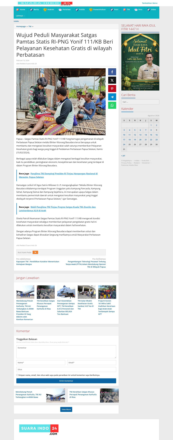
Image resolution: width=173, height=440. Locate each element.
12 (135, 135)
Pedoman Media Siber (129, 165)
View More (66, 409)
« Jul (123, 155)
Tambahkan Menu (149, 3)
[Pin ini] (112, 88)
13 (140, 135)
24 (124, 144)
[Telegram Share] (112, 96)
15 (151, 135)
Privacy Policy (126, 163)
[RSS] (35, 252)
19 (135, 139)
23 (157, 139)
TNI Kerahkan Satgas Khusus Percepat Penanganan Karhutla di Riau (83, 394)
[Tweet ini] (112, 80)
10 (124, 135)
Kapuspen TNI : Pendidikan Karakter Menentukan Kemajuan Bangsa (37, 261)
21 (146, 139)
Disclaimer (146, 163)
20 (140, 139)
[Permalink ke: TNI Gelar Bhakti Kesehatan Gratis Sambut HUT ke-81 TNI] (87, 292)
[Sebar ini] (112, 71)
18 (130, 139)
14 (146, 135)
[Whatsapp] (112, 105)
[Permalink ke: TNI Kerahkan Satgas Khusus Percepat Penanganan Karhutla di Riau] (46, 292)
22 (151, 139)
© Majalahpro (126, 160)
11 (130, 135)
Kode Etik (145, 160)
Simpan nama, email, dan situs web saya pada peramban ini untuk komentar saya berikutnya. (59, 375)
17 (124, 139)
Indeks (136, 160)
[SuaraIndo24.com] (45, 3)
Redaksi (137, 163)
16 (157, 135)
